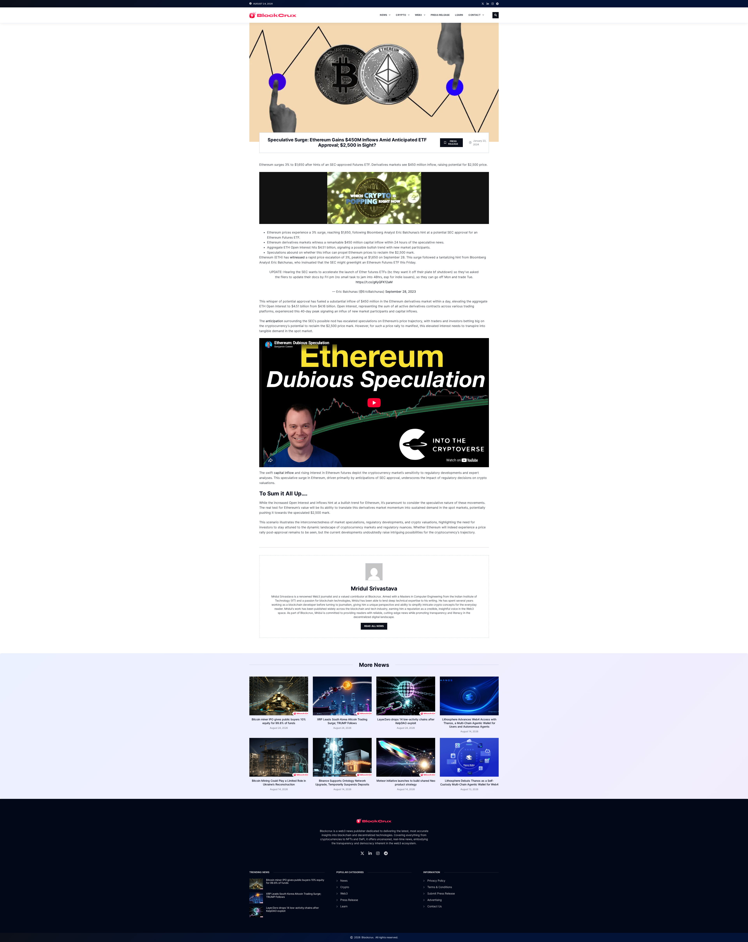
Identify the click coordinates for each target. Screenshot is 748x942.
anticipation (274, 321)
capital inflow (284, 473)
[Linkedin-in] (487, 4)
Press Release (440, 14)
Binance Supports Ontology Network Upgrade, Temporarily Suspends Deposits (342, 782)
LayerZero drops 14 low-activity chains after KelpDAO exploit (405, 721)
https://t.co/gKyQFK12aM (374, 282)
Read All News (374, 626)
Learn (459, 14)
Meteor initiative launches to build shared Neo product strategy (406, 782)
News (383, 14)
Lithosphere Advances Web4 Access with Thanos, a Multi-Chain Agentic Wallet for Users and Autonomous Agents (469, 723)
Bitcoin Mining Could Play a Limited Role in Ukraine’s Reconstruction (279, 782)
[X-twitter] (483, 4)
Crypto (401, 14)
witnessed (297, 257)
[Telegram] (497, 4)
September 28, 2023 (400, 291)
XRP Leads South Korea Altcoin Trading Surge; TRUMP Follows (342, 721)
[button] (495, 15)
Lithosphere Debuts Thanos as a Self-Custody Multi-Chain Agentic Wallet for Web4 (469, 782)
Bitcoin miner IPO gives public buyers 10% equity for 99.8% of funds (279, 721)
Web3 (418, 14)
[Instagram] (492, 4)
